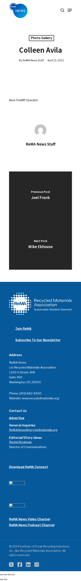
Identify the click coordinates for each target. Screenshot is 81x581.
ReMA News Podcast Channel (31, 525)
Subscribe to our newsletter (38, 340)
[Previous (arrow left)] (1, 579)
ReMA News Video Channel (29, 519)
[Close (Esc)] (1, 574)
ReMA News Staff (33, 60)
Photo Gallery (41, 38)
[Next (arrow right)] (5, 579)
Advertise (16, 418)
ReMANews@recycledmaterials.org (33, 430)
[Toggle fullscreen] (9, 574)
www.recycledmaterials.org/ (41, 398)
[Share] (5, 574)
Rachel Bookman (20, 442)
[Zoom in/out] (12, 574)
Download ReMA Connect (28, 467)
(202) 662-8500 (30, 393)
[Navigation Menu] (70, 10)
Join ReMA (23, 329)
